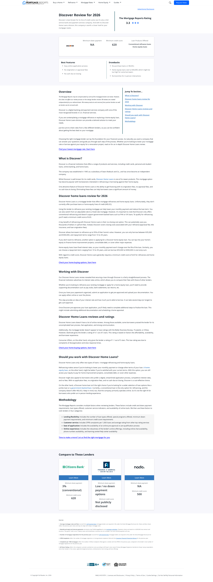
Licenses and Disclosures (116, 575)
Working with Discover (134, 105)
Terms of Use (140, 575)
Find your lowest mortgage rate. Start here (77, 149)
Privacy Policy (130, 575)
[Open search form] (170, 2)
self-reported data (91, 524)
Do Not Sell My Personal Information (170, 575)
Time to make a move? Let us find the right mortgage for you (84, 437)
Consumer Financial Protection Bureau (126, 538)
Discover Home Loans (104, 179)
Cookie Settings (151, 575)
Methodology (130, 121)
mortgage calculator (111, 529)
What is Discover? (132, 95)
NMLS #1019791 (100, 575)
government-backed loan (81, 388)
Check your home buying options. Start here (77, 262)
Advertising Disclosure (146, 9)
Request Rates (181, 3)
